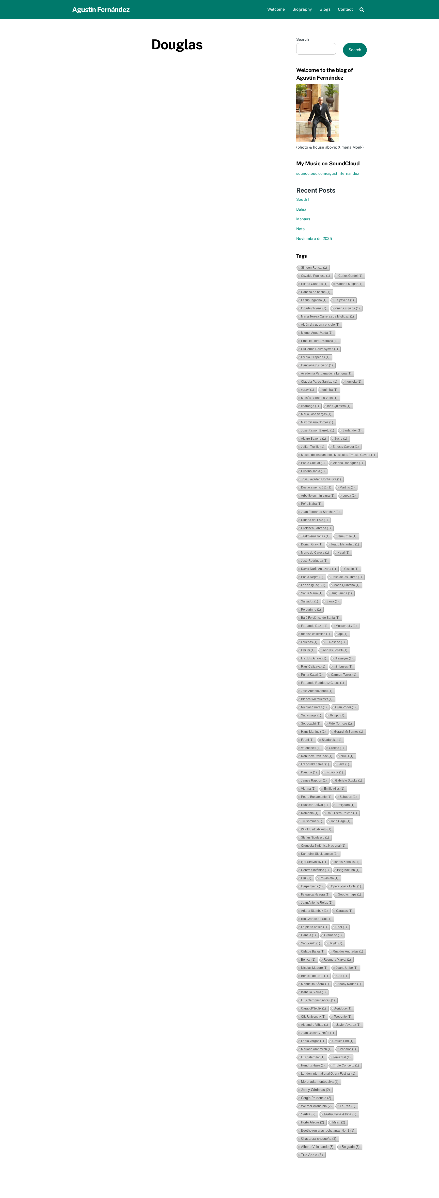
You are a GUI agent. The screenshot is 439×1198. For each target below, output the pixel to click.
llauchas (309, 642)
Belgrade (350, 1147)
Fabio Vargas (312, 1041)
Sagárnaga (311, 715)
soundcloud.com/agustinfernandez (327, 173)
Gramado (333, 935)
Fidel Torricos (340, 723)
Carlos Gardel (350, 276)
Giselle (351, 569)
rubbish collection (315, 634)
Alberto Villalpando (317, 1147)
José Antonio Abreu (316, 691)
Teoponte (342, 1016)
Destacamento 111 (316, 487)
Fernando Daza (314, 626)
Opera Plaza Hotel (346, 886)
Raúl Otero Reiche (342, 813)
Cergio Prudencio (316, 1098)
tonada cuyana (347, 308)
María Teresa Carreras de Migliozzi (327, 316)
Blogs (325, 9)
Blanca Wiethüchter (317, 699)
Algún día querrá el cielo (320, 324)
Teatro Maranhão (345, 544)
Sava (343, 764)
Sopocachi (310, 723)
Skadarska (331, 740)
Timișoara (345, 805)
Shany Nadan (349, 984)
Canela (308, 935)
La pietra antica (314, 927)
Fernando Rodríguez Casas (322, 683)
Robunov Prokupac (316, 756)
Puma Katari (312, 674)
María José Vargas (316, 414)
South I (302, 199)
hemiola (353, 381)
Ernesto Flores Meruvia (319, 341)
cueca (349, 495)
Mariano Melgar (349, 284)
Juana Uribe (346, 968)
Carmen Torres (343, 674)
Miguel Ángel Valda (317, 333)
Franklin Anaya (313, 658)
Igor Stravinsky (313, 862)
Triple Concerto (346, 1065)
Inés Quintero (338, 406)
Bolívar (308, 959)
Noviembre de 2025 (314, 238)
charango (310, 406)
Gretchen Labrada (316, 528)
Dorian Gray (311, 544)
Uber (341, 927)
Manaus (303, 219)
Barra (332, 601)
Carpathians (312, 886)
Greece (336, 748)
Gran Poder (345, 707)
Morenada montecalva (319, 1082)
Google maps (349, 894)
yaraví (307, 390)
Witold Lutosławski (316, 829)
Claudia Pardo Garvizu (319, 381)
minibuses (343, 666)
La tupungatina (313, 300)
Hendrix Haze (313, 1065)
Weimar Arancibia (316, 1106)
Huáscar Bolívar (314, 805)
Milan (338, 1122)
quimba (329, 390)
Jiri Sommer (311, 821)
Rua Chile (347, 536)
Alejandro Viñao (314, 1025)
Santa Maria (311, 593)
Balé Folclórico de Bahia (320, 617)
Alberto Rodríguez (348, 463)
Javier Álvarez (348, 1025)
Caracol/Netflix (313, 1008)
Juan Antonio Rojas (317, 902)
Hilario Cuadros (314, 284)
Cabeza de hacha (315, 292)
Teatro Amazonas (315, 536)
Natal (301, 229)
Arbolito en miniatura (317, 495)
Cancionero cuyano (317, 365)
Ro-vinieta (329, 878)
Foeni (307, 740)
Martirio (347, 487)
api (342, 634)
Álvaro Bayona (313, 438)
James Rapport (314, 780)
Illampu (337, 715)
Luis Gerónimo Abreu (318, 1000)
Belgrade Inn (348, 870)
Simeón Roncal (314, 267)
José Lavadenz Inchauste (321, 479)
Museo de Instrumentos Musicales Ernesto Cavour (338, 455)
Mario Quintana (346, 585)
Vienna (308, 788)
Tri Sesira (334, 772)
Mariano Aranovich (316, 1049)
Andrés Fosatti (335, 650)
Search (302, 39)
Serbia (308, 1114)
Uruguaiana (341, 593)
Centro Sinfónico (315, 870)
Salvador (309, 601)
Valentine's (311, 748)
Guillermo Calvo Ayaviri (319, 349)
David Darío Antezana (318, 569)
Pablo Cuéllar (313, 463)
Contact (345, 9)
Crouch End (342, 1041)
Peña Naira (311, 504)
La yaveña (344, 300)
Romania (309, 813)
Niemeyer (344, 658)
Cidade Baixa (312, 951)
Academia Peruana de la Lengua (326, 373)
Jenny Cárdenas (315, 1090)
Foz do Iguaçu (313, 585)
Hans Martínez (313, 731)
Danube (309, 772)
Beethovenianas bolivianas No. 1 (327, 1130)
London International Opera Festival (328, 1073)
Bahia (301, 209)
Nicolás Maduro (314, 968)
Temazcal (342, 1057)
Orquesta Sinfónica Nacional (323, 845)
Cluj (306, 878)
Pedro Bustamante (316, 797)
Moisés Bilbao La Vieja (319, 398)
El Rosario (335, 642)
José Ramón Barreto (317, 430)
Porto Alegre (312, 1122)
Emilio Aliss (334, 788)
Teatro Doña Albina (340, 1114)
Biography (302, 9)
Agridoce (342, 1008)
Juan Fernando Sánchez (320, 512)
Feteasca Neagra (315, 894)
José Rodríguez (314, 560)
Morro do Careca (315, 552)
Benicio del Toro (314, 976)
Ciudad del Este (314, 520)
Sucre (340, 438)
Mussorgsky (346, 626)
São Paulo (310, 943)
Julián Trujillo (312, 447)
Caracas (344, 911)
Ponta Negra (312, 577)
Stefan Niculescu (315, 837)
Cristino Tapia (313, 471)
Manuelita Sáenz (315, 984)
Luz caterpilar (312, 1057)
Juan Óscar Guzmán (317, 1033)
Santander (352, 430)
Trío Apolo (312, 1155)
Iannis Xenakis (346, 862)
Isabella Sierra (313, 992)
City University (313, 1016)
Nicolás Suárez (314, 707)
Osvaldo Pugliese (315, 276)
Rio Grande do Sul (316, 919)
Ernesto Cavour (346, 447)
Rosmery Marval (337, 959)
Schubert (348, 797)
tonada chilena (313, 308)
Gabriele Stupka (348, 780)
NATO (347, 756)
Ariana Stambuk (314, 911)
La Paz (347, 1106)
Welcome (276, 9)
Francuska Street (315, 764)
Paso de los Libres (347, 577)
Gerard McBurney (348, 731)
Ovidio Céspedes (315, 357)
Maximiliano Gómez (317, 422)
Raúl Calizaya (313, 666)
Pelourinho (311, 609)
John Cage (340, 821)
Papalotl (348, 1049)
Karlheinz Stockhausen (319, 854)
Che (341, 976)
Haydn (335, 943)
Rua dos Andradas (348, 951)
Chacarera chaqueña (318, 1139)
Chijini (308, 650)
